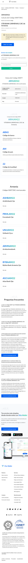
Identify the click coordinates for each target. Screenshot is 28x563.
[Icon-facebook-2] (10, 509)
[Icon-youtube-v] (20, 509)
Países (16, 7)
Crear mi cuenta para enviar (9, 355)
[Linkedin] (15, 509)
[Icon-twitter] (12, 509)
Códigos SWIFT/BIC (9, 7)
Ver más (4, 205)
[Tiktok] (18, 509)
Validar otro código (7, 44)
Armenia (22, 7)
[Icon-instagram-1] (7, 509)
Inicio (2, 7)
